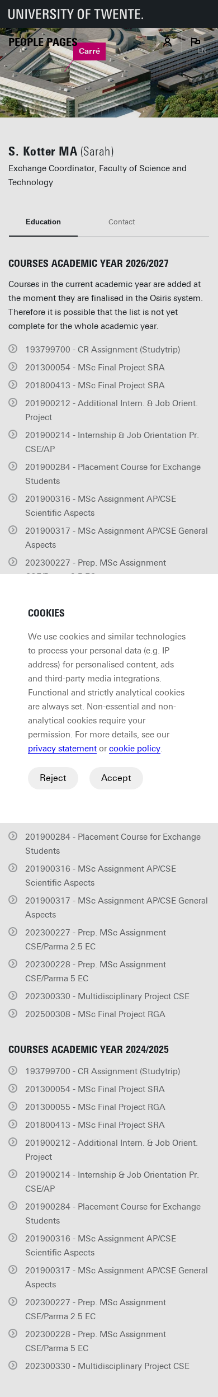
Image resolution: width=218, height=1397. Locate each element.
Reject (53, 778)
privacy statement (62, 749)
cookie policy (134, 749)
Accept (116, 778)
